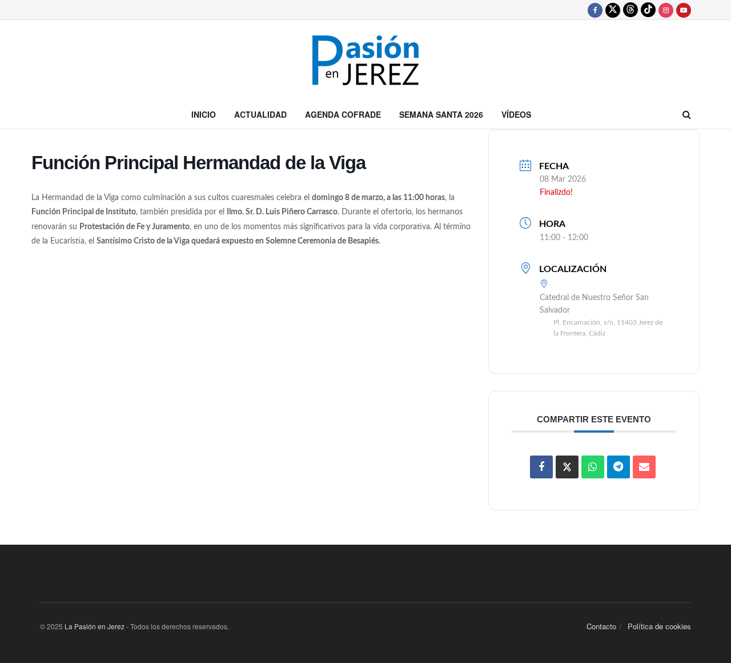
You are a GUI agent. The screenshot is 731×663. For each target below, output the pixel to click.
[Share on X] (567, 467)
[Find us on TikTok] (648, 9)
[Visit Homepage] (365, 60)
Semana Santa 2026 (441, 114)
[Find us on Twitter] (612, 9)
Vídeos (516, 114)
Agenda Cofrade (343, 114)
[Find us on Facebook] (595, 9)
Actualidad (260, 114)
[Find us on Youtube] (683, 9)
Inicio (203, 114)
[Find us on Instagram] (665, 9)
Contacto (601, 626)
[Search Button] (686, 114)
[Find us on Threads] (630, 9)
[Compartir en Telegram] (618, 467)
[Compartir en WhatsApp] (592, 467)
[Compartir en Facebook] (541, 467)
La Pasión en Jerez (94, 626)
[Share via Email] (644, 467)
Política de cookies (659, 626)
